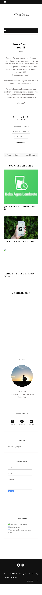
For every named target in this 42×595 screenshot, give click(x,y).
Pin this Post (22, 136)
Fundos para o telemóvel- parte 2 (20, 242)
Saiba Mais (22, 397)
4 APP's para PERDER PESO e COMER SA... (20, 208)
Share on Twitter (22, 132)
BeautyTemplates (21, 574)
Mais (24, 142)
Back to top (32, 581)
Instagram (22, 424)
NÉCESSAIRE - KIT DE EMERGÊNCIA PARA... (19, 275)
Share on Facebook (21, 127)
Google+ (12, 424)
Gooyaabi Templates (10, 577)
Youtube (31, 424)
